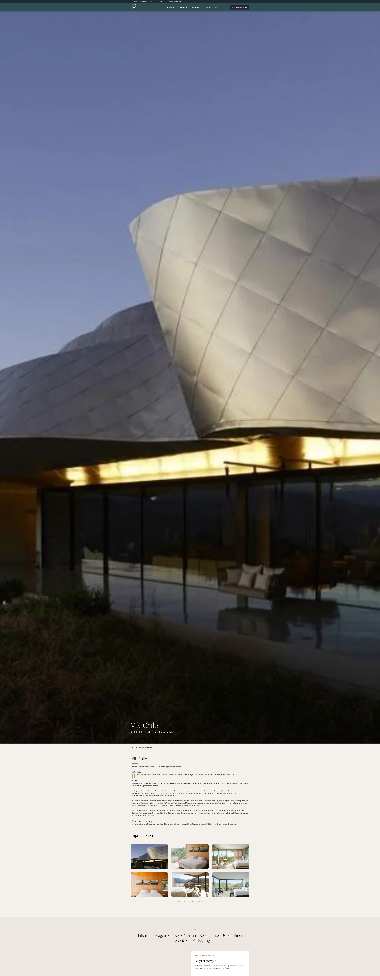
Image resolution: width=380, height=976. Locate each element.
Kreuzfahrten (183, 7)
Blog (216, 7)
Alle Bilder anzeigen (190, 902)
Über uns (208, 7)
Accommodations (140, 747)
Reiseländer (170, 7)
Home (132, 747)
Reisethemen (195, 7)
